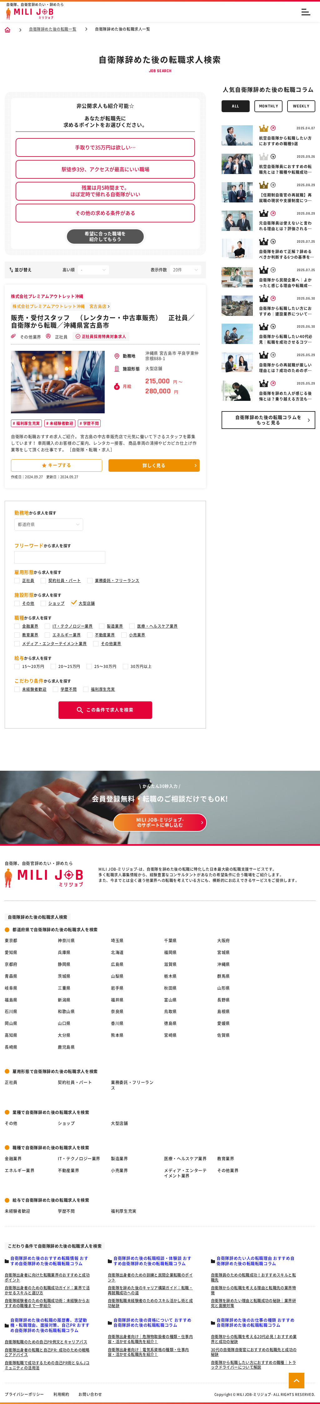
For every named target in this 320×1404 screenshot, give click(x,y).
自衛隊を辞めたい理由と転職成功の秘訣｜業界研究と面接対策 (253, 1303)
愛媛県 (223, 1023)
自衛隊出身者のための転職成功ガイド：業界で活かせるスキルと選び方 (47, 1290)
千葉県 (170, 940)
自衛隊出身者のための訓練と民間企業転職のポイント (150, 1277)
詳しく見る (154, 465)
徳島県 (170, 1023)
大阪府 (223, 940)
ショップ (56, 603)
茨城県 (64, 976)
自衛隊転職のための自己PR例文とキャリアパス (46, 1342)
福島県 (11, 1000)
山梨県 (117, 976)
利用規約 (61, 1394)
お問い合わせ (90, 1394)
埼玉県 (117, 940)
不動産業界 (105, 635)
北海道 (117, 952)
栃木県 (170, 976)
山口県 (64, 1023)
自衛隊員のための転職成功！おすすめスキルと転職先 (253, 1277)
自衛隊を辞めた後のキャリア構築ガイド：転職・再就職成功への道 (150, 1290)
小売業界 (137, 635)
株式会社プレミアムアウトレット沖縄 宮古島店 (59, 306)
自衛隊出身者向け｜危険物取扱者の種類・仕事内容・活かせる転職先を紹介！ (150, 1339)
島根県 (223, 1011)
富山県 (170, 1000)
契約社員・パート (64, 580)
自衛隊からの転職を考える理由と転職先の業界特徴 (253, 1290)
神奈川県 (66, 940)
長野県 (223, 1000)
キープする (59, 465)
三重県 (64, 988)
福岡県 (170, 952)
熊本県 (117, 1035)
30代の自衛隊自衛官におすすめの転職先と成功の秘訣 (254, 1352)
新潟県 (64, 1000)
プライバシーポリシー (24, 1394)
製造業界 (115, 626)
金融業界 (30, 626)
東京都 (11, 940)
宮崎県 (170, 1035)
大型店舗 (87, 603)
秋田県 (170, 988)
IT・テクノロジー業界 (72, 626)
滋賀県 (170, 964)
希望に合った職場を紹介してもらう (105, 236)
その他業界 (30, 337)
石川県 (11, 1011)
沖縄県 (223, 964)
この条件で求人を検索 (109, 710)
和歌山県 (66, 1011)
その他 (28, 603)
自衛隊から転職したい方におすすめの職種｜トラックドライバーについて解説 (253, 1365)
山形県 (223, 988)
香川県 (117, 1023)
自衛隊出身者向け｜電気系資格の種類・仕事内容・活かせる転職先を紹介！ (148, 1352)
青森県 (11, 976)
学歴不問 (90, 423)
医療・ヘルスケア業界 (157, 626)
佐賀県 (223, 1035)
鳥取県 (170, 1011)
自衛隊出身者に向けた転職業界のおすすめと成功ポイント (47, 1277)
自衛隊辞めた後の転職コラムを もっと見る (268, 420)
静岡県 (64, 964)
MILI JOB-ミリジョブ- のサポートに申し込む (160, 822)
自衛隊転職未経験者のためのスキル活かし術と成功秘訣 (150, 1303)
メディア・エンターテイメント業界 (54, 643)
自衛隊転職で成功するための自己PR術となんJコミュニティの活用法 (47, 1365)
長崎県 (11, 1047)
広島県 (117, 964)
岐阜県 (11, 988)
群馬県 (223, 976)
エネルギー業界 (66, 635)
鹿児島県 (66, 1047)
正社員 (61, 337)
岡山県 (11, 1023)
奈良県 (117, 1011)
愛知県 (11, 952)
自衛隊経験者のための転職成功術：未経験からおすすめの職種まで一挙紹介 (47, 1303)
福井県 (117, 1000)
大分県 (64, 1035)
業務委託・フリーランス (117, 580)
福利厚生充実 (27, 423)
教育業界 (30, 635)
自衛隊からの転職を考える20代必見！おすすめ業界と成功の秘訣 (254, 1339)
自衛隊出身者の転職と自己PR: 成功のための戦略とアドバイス (47, 1352)
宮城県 (223, 952)
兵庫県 (64, 952)
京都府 (11, 964)
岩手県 (117, 988)
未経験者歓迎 (60, 423)
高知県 (11, 1035)
